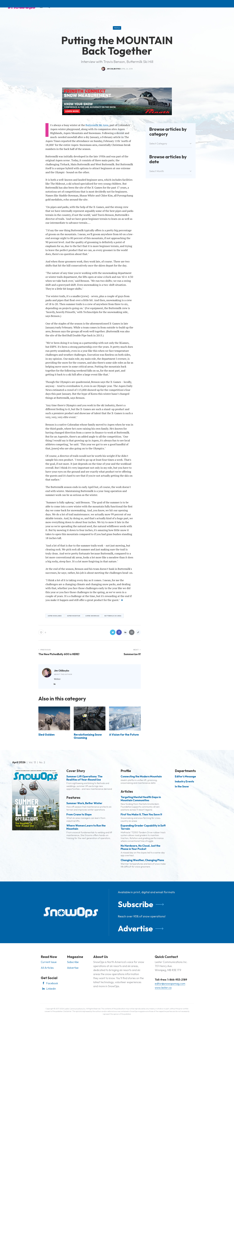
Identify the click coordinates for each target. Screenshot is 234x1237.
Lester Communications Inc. (75, 1009)
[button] (138, 632)
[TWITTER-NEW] (112, 632)
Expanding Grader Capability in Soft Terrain (143, 827)
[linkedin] (54, 683)
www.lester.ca (163, 987)
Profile (117, 28)
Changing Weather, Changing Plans (142, 860)
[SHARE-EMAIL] (131, 632)
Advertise (135, 928)
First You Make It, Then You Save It (141, 814)
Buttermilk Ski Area (97, 125)
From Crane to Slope (79, 814)
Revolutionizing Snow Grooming (88, 736)
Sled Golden (46, 734)
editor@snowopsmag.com (170, 983)
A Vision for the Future (124, 734)
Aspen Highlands (55, 616)
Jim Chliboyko (61, 670)
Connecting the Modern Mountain (141, 776)
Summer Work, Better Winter (84, 803)
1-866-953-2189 (177, 979)
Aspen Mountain (73, 616)
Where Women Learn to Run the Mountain (86, 827)
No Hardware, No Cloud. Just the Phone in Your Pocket (140, 847)
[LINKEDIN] (125, 632)
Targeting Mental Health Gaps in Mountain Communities (141, 799)
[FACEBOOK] (119, 632)
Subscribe (135, 904)
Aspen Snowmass (92, 616)
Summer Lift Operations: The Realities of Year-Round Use (84, 778)
